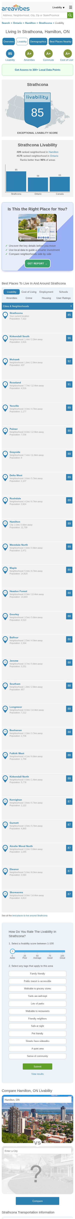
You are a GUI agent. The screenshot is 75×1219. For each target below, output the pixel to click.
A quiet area (38, 1048)
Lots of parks (37, 1003)
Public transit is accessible (37, 981)
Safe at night (37, 1026)
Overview (8, 41)
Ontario (17, 23)
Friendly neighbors (37, 1018)
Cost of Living (28, 291)
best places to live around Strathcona (29, 915)
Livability (57, 7)
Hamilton (30, 23)
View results (37, 1074)
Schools (63, 291)
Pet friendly (37, 1033)
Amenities (11, 298)
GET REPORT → (37, 263)
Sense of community (37, 1056)
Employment (46, 291)
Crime (29, 298)
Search (6, 23)
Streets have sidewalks (37, 1041)
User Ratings (63, 298)
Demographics (38, 41)
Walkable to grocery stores (37, 988)
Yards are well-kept (37, 996)
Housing (46, 298)
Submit (37, 1066)
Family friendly (37, 973)
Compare (37, 1201)
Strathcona (45, 23)
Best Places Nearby (60, 41)
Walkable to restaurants (38, 1011)
